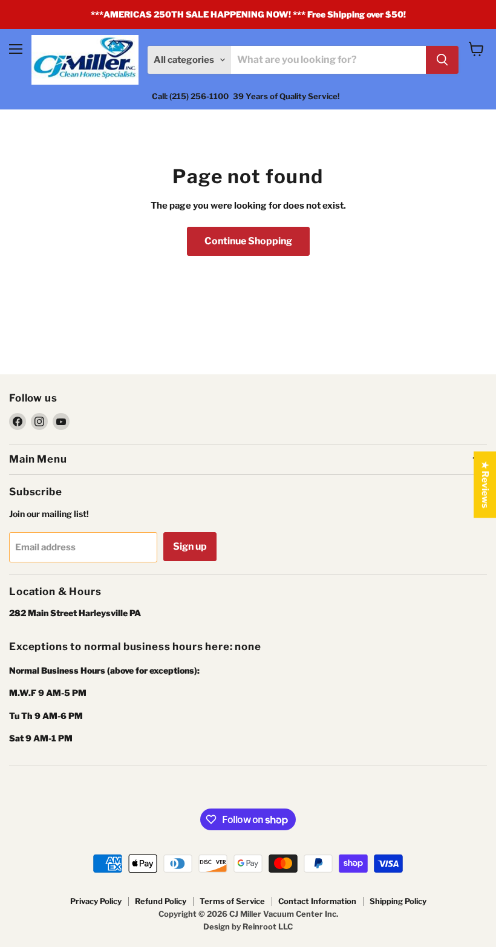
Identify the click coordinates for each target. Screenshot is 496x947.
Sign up (190, 546)
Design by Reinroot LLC (248, 926)
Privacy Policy (96, 901)
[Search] (442, 60)
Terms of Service (232, 901)
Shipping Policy (398, 901)
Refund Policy (160, 901)
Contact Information (317, 901)
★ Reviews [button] (485, 485)
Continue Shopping (248, 241)
